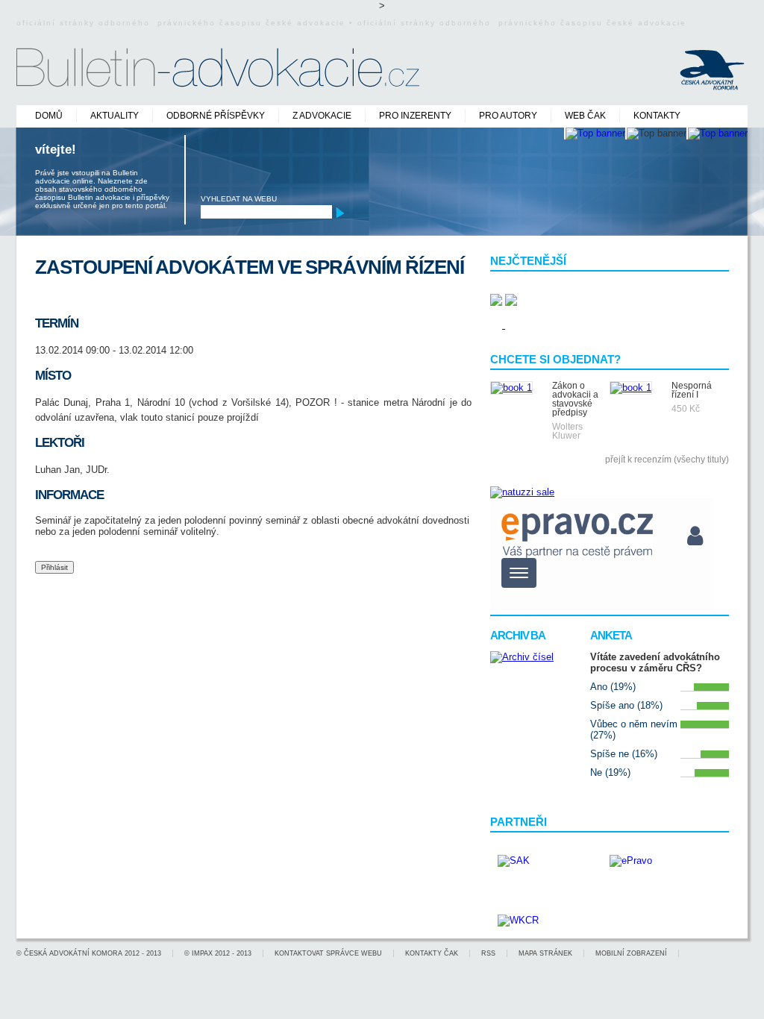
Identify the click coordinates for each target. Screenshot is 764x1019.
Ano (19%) (613, 686)
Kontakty (656, 115)
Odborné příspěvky (215, 115)
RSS (488, 953)
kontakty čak (431, 953)
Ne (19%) (610, 772)
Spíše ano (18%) (626, 705)
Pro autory (508, 115)
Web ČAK (585, 115)
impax (202, 953)
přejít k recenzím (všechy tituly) (667, 459)
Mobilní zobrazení (631, 953)
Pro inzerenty (415, 115)
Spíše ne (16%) (623, 753)
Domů (49, 115)
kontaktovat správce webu (328, 953)
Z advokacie (321, 115)
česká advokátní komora (73, 953)
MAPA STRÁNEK (545, 953)
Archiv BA (517, 635)
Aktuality (114, 115)
